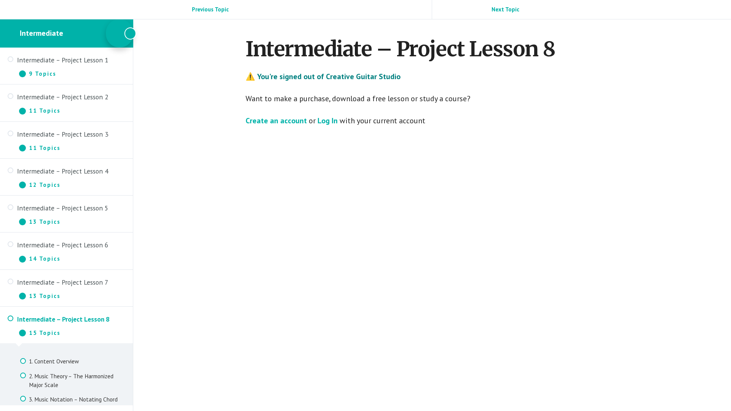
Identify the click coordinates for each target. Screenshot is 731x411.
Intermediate (41, 33)
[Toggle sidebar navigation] (119, 33)
